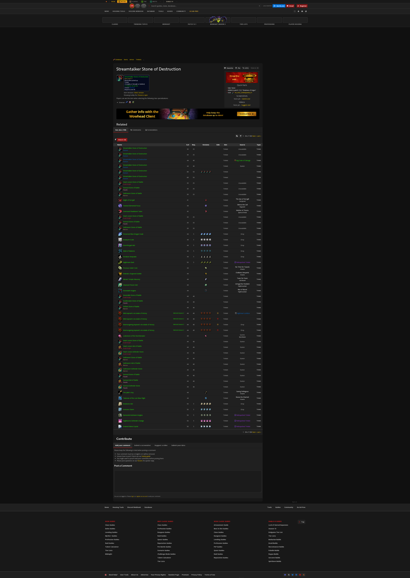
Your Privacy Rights (158, 575)
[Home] (115, 6)
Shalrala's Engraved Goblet (132, 274)
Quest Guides (162, 539)
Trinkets (138, 60)
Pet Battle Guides (164, 547)
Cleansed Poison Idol (130, 285)
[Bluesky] (292, 574)
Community (181, 11)
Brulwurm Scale (128, 240)
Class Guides (110, 525)
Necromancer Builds (276, 547)
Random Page (173, 575)
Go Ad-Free (194, 11)
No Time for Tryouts (242, 267)
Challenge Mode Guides (166, 554)
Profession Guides (112, 539)
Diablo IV (171, 1)
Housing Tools (118, 507)
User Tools (124, 575)
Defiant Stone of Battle (131, 306)
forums (140, 461)
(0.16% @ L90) (134, 86)
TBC (145, 1)
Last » (259, 136)
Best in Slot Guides (221, 529)
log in (132, 496)
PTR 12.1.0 (138, 5)
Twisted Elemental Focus (131, 206)
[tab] (120, 130)
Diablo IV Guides (275, 521)
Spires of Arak (242, 212)
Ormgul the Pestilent (242, 284)
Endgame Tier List (276, 532)
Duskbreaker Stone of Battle (133, 301)
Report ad (294, 502)
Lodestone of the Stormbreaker (134, 336)
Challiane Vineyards (242, 273)
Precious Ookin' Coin (130, 268)
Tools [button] (160, 11)
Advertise (144, 575)
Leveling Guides (111, 532)
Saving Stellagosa (242, 391)
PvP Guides (218, 547)
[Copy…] (237, 136)
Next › (254, 136)
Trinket (259, 149)
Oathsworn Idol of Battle (131, 363)
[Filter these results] (240, 136)
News (107, 11)
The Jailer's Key (128, 392)
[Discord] (285, 574)
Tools (269, 507)
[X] (288, 574)
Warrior (125, 195)
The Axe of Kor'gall (242, 199)
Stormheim (242, 337)
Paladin (125, 190)
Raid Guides (109, 543)
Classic (135, 1)
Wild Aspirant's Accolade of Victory (135, 313)
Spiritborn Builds (275, 561)
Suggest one (246, 105)
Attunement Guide (221, 525)
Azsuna (242, 269)
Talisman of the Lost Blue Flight (134, 398)
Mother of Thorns (242, 210)
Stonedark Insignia (129, 291)
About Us (134, 575)
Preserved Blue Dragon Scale (133, 234)
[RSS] (303, 574)
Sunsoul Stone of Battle (131, 188)
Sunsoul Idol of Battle (130, 380)
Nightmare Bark (128, 262)
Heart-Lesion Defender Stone (133, 352)
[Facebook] (296, 574)
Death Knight (127, 184)
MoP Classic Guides (165, 521)
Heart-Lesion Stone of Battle (133, 182)
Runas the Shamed (242, 397)
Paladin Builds (274, 550)
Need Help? (113, 575)
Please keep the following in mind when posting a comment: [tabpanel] (139, 473)
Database (151, 11)
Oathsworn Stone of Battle (132, 193)
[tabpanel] (188, 284)
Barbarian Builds (275, 539)
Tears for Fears (242, 278)
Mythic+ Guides (111, 536)
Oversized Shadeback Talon (132, 211)
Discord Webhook (136, 11)
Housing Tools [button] (119, 11)
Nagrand (242, 207)
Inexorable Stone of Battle (132, 295)
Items (126, 60)
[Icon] (120, 78)
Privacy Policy (196, 575)
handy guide (146, 456)
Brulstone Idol (128, 404)
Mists (155, 1)
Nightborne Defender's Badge (133, 421)
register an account (141, 496)
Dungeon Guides (163, 532)
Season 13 (272, 529)
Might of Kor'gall (129, 200)
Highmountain (242, 286)
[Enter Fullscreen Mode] (294, 11)
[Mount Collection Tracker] (187, 114)
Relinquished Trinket (243, 262)
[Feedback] (302, 11)
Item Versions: (129, 93)
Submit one (246, 99)
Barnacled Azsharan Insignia (133, 415)
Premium (185, 575)
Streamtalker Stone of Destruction (135, 148)
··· (160, 1)
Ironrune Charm (128, 409)
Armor (132, 60)
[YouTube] (300, 574)
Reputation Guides (164, 543)
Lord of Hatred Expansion (278, 525)
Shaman (132, 88)
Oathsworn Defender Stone (132, 369)
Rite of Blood (242, 290)
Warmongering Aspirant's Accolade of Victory (138, 325)
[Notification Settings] (298, 11)
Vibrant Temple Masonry (131, 279)
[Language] (306, 11)
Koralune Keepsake (129, 257)
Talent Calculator (112, 547)
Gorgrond (242, 201)
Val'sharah (242, 280)
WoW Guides (110, 521)
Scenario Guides (163, 550)
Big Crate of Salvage (243, 160)
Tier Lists (108, 550)
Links (247, 68)
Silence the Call (242, 205)
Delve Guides (110, 529)
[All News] (106, 1)
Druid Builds (273, 543)
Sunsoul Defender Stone (131, 386)
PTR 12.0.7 (144, 5)
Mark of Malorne (129, 251)
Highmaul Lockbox (243, 313)
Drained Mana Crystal (130, 426)
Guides (170, 11)
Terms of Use (210, 575)
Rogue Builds (273, 554)
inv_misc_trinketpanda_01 (243, 93)
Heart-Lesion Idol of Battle (132, 346)
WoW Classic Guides (222, 521)
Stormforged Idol (129, 245)
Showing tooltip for (131, 95)
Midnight (108, 554)
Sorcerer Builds (274, 558)
